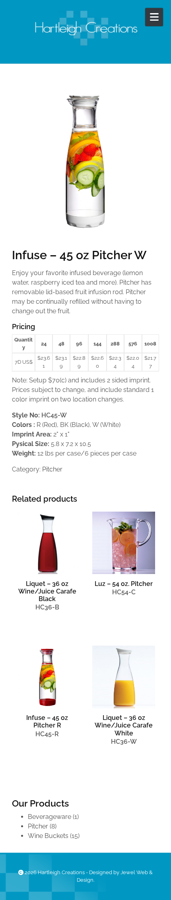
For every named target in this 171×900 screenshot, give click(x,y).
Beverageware (49, 816)
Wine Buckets (48, 836)
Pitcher (52, 469)
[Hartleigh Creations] (85, 28)
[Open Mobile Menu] (154, 17)
